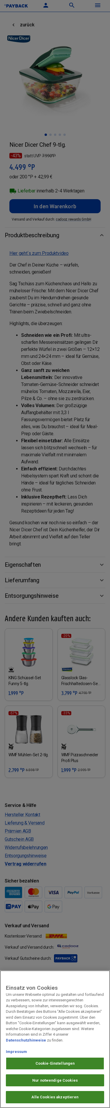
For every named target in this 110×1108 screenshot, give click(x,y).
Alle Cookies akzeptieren (54, 1097)
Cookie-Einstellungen (55, 1063)
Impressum (16, 1051)
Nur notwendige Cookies (55, 1080)
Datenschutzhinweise (26, 1040)
